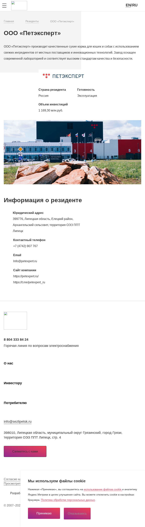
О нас (8, 363)
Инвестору (13, 383)
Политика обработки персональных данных (68, 499)
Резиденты (32, 21)
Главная (9, 21)
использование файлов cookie (103, 489)
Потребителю (15, 403)
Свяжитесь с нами (25, 451)
